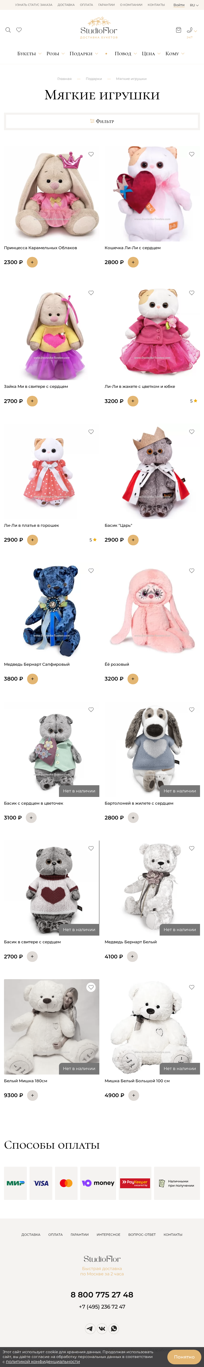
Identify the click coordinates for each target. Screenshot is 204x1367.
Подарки (81, 53)
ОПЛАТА (55, 1235)
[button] (8, 28)
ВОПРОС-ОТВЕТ (142, 1235)
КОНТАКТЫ (173, 1235)
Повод (123, 53)
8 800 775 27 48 (102, 1294)
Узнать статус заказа (33, 5)
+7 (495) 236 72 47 (102, 1307)
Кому (172, 53)
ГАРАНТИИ (80, 1235)
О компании (131, 5)
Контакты (156, 5)
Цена (148, 53)
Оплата (86, 5)
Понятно (184, 1357)
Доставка (66, 5)
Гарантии (106, 5)
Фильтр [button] (105, 121)
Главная (64, 79)
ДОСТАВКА (31, 1235)
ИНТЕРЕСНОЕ (108, 1235)
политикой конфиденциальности (43, 1361)
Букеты (26, 53)
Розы (52, 53)
